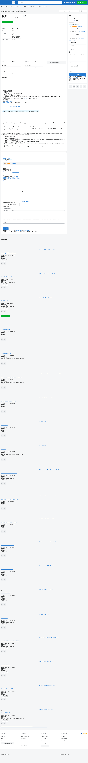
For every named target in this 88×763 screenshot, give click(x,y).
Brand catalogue (24, 745)
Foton (13, 25)
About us (3, 736)
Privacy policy (23, 738)
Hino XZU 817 (4, 301)
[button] (61, 11)
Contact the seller (7, 21)
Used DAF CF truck (43, 727)
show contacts (26, 98)
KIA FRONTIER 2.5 (5, 665)
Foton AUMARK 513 (5, 593)
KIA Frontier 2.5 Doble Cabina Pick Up (10, 499)
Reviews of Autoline (25, 742)
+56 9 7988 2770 (15, 176)
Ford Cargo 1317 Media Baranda (8, 253)
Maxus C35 (3, 449)
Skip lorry (31, 726)
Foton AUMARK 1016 (6, 713)
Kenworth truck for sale (34, 727)
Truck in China (4, 726)
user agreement (27, 230)
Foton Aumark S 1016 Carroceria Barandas (11, 377)
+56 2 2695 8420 (15, 172)
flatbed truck (14, 30)
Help (2, 738)
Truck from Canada (11, 726)
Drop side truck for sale (25, 727)
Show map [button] (24, 191)
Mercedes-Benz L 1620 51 (7, 569)
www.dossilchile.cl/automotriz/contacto (10, 177)
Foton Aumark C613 (5, 329)
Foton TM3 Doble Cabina (7, 277)
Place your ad (5, 315)
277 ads (8, 160)
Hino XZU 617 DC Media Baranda (9, 522)
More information (72, 40)
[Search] (19, 2)
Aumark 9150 (15, 28)
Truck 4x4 (17, 726)
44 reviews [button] (14, 163)
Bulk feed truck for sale (24, 726)
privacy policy (19, 230)
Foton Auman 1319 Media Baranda (9, 473)
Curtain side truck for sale (14, 727)
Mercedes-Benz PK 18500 (7, 688)
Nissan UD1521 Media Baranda (8, 401)
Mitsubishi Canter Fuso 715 (7, 545)
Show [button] (11, 172)
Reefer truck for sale (5, 727)
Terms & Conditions (25, 736)
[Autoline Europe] (5, 2)
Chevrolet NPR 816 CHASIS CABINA (10, 641)
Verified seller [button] (7, 159)
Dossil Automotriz (6, 158)
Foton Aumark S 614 (6, 353)
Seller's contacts (4, 740)
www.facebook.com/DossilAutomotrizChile (11, 178)
